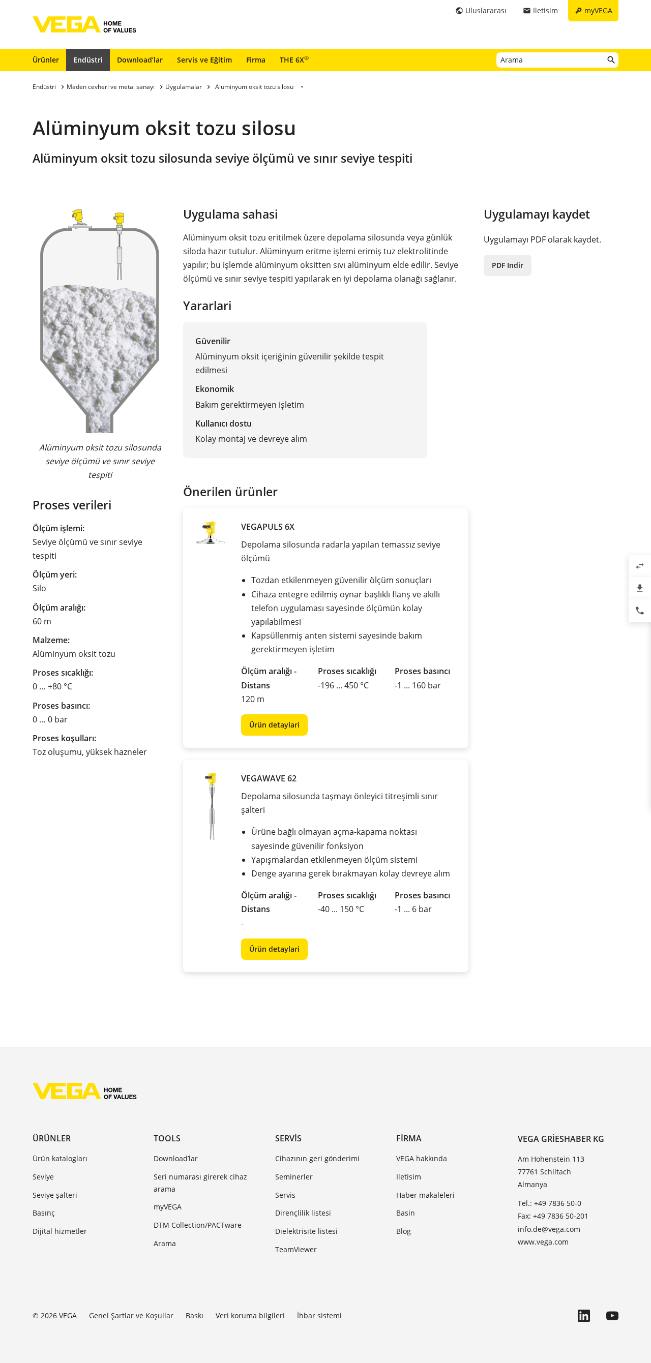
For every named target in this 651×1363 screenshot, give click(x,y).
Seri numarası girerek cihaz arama (200, 1183)
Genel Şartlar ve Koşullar (131, 1315)
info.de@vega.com (549, 1229)
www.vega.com (543, 1242)
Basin (405, 1213)
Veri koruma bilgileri (250, 1315)
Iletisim (408, 1177)
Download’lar (140, 60)
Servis (288, 1138)
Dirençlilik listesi (303, 1213)
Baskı (194, 1315)
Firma (255, 60)
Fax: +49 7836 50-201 (553, 1216)
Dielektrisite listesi (306, 1231)
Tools (167, 1138)
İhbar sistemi (319, 1315)
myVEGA (168, 1206)
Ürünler (46, 60)
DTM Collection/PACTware (198, 1225)
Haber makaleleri (425, 1195)
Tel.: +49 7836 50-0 (549, 1203)
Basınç (44, 1213)
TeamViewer (296, 1249)
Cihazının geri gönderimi (317, 1158)
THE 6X (294, 59)
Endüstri (88, 60)
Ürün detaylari (274, 725)
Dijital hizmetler (60, 1231)
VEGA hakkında (421, 1158)
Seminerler (294, 1177)
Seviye (43, 1177)
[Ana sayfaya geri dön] (85, 1091)
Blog (403, 1231)
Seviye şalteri (55, 1195)
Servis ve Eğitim (204, 60)
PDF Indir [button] (507, 265)
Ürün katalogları (60, 1158)
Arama (165, 1243)
